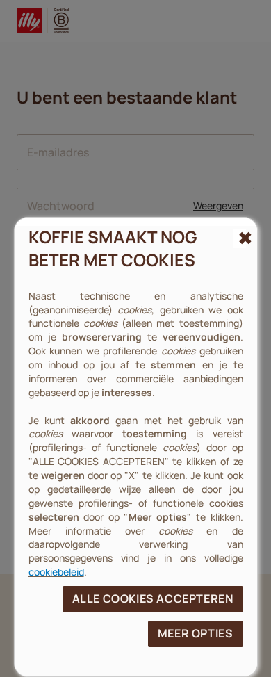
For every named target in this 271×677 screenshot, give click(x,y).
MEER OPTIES (195, 633)
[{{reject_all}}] (239, 238)
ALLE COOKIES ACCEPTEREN (152, 598)
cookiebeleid (56, 571)
